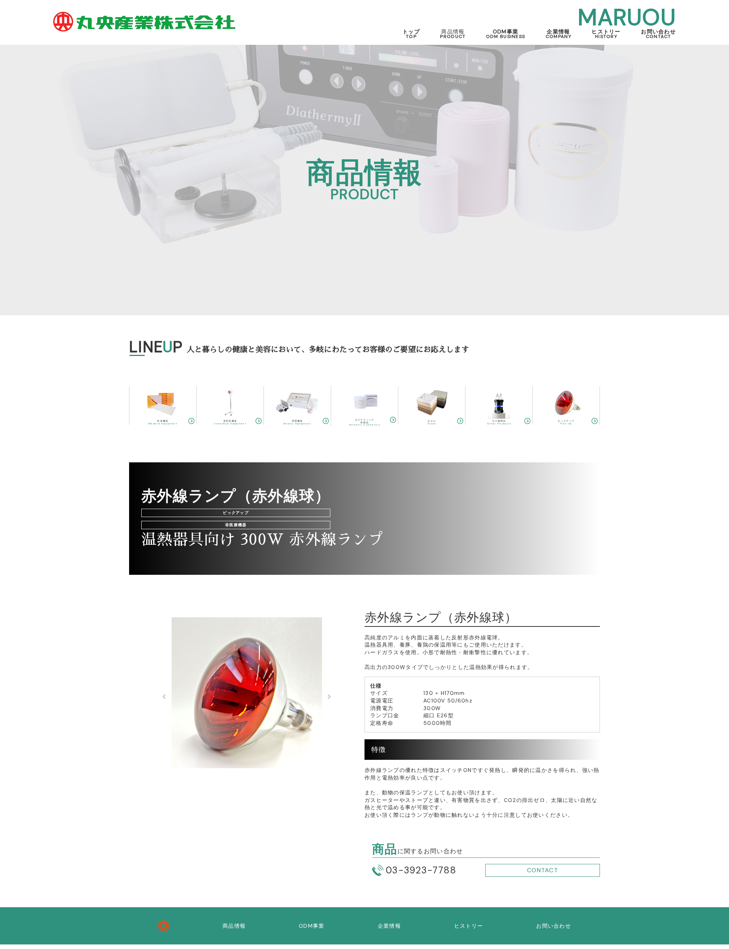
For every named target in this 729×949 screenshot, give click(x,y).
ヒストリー (606, 33)
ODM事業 (505, 33)
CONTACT (542, 870)
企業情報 (558, 33)
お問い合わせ (658, 33)
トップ (411, 33)
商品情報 (234, 925)
